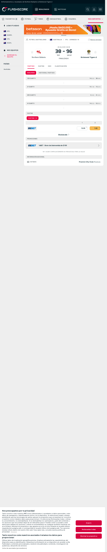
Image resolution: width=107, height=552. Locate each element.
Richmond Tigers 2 (89, 57)
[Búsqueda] (87, 9)
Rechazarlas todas (89, 529)
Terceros (14, 532)
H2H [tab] (49, 66)
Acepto (88, 523)
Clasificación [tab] (61, 66)
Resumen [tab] (31, 73)
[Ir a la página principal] (16, 9)
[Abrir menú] (100, 9)
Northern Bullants (39, 57)
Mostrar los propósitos (88, 536)
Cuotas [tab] (41, 66)
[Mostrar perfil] (38, 52)
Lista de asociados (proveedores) (14, 548)
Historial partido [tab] (47, 73)
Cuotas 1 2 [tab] (32, 118)
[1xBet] (32, 128)
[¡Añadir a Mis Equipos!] (32, 52)
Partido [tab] (30, 66)
